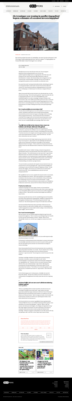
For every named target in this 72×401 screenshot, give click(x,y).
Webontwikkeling (66, 396)
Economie (36, 392)
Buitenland (21, 392)
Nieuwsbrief (66, 383)
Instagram (67, 386)
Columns (29, 392)
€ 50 (49, 327)
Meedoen (56, 384)
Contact (56, 385)
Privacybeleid (60, 396)
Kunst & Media (44, 392)
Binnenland (17, 54)
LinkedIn (67, 384)
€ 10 (31, 327)
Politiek (58, 392)
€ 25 (40, 327)
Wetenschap (65, 392)
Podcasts (51, 392)
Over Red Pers (55, 383)
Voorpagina (6, 392)
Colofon (56, 386)
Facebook (67, 385)
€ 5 (23, 327)
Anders (36, 329)
